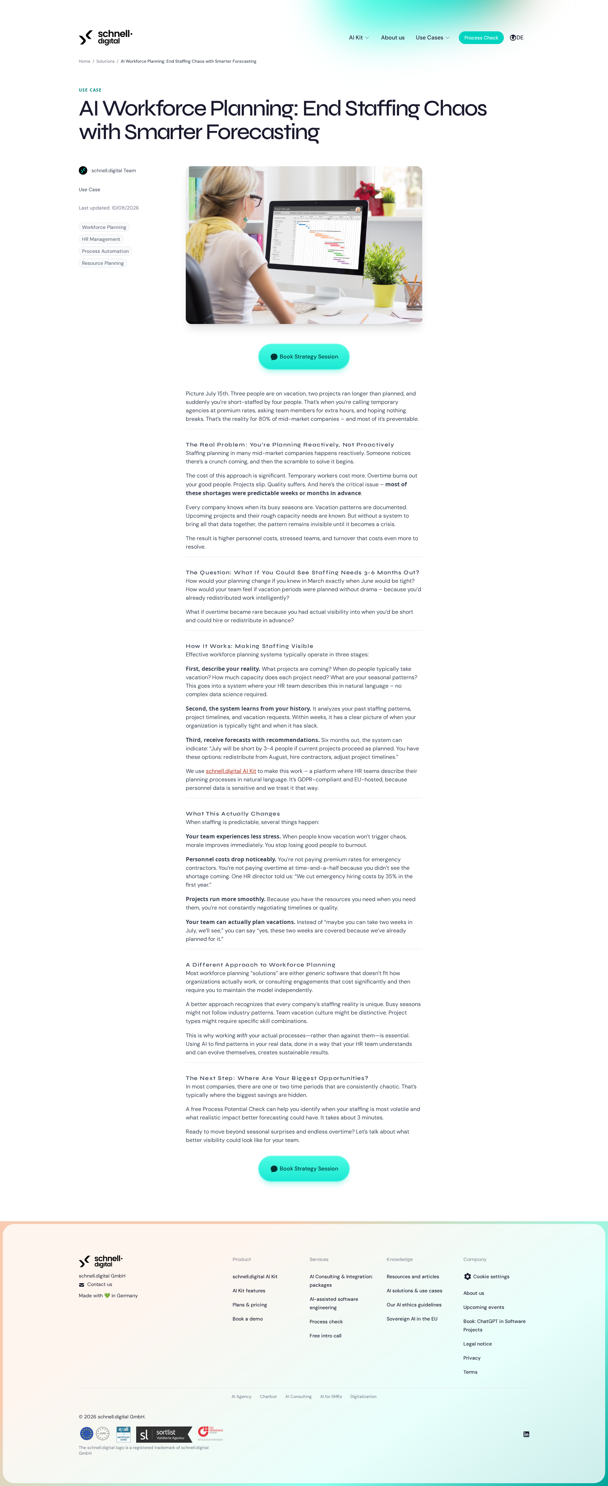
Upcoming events (483, 1307)
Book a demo (248, 1319)
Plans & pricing (250, 1304)
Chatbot (268, 1396)
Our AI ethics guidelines (414, 1304)
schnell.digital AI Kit (231, 771)
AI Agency (242, 1396)
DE (520, 37)
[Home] (105, 37)
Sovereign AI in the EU (412, 1319)
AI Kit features (249, 1290)
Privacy (472, 1358)
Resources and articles (413, 1276)
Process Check (481, 38)
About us (393, 37)
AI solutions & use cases (414, 1290)
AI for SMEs (331, 1396)
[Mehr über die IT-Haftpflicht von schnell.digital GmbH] (123, 1433)
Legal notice (477, 1344)
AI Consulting (298, 1396)
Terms (470, 1372)
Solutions (105, 61)
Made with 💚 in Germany (108, 1295)
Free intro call (325, 1335)
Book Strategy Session (309, 356)
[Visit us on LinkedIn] (526, 1434)
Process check (326, 1321)
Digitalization (363, 1396)
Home (84, 61)
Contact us (99, 1284)
